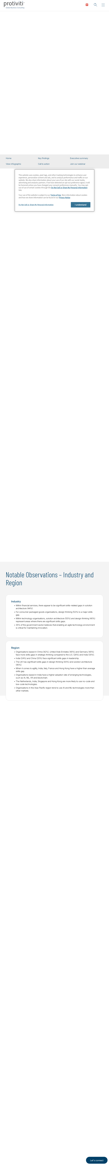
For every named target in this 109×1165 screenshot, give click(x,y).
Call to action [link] (44, 164)
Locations (27, 1143)
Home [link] (8, 158)
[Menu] (103, 5)
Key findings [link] (43, 158)
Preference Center (32, 1150)
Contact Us (12, 1158)
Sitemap (27, 1158)
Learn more (54, 545)
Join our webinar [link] (77, 164)
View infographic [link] (13, 164)
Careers (10, 1150)
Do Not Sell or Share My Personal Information (69, 187)
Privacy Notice (64, 197)
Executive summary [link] (79, 158)
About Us (11, 1143)
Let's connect (96, 1160)
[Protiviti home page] (20, 1110)
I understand (80, 204)
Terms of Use (56, 195)
